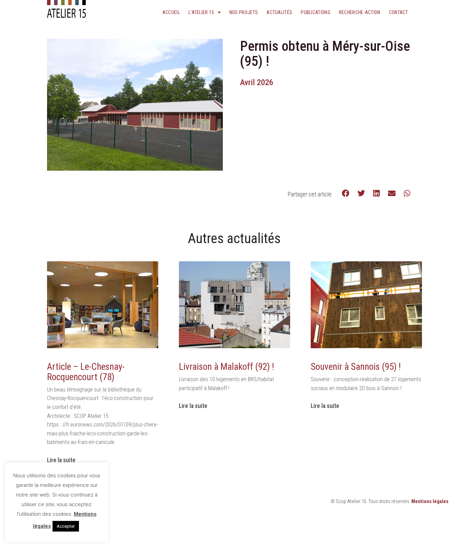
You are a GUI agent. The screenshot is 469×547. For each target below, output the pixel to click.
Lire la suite (61, 460)
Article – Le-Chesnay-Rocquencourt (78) (86, 372)
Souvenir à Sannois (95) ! (356, 366)
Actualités (279, 12)
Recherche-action (359, 12)
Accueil (171, 12)
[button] (346, 193)
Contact (398, 12)
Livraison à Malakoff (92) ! (226, 366)
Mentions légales (429, 501)
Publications (315, 12)
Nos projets (243, 12)
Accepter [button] (66, 526)
